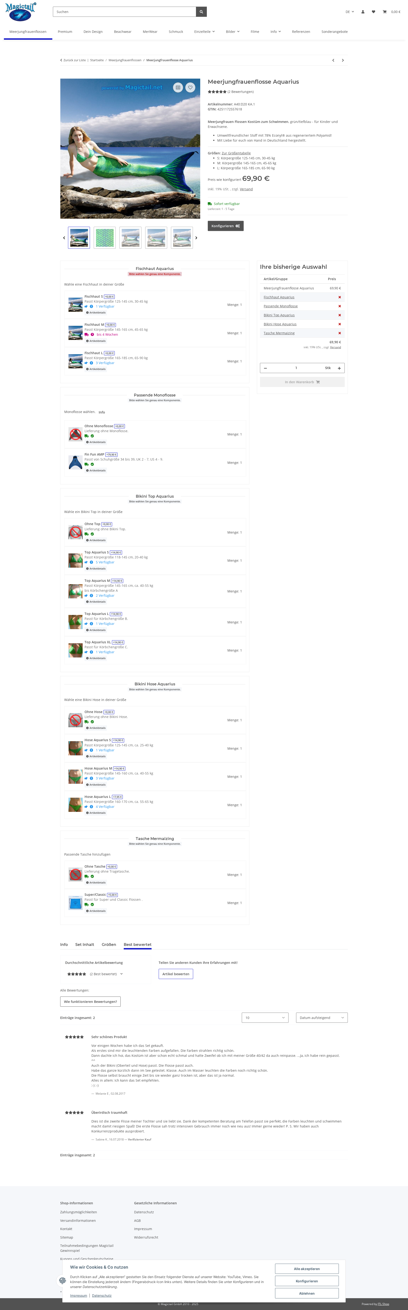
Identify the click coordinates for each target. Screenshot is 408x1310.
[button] (363, 12)
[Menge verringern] (265, 368)
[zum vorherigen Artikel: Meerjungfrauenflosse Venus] (333, 60)
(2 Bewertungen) (241, 91)
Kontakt (66, 1229)
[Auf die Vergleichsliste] (178, 87)
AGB (137, 1220)
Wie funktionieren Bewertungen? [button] (90, 1001)
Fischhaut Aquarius (279, 297)
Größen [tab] (109, 944)
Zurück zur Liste (75, 60)
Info (102, 412)
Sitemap (66, 1237)
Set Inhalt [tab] (84, 944)
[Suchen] (201, 12)
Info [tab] (64, 944)
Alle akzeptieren (307, 1269)
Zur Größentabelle (236, 153)
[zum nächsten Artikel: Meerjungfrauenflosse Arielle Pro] (343, 60)
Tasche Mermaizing (279, 333)
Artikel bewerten (175, 974)
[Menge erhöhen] (339, 368)
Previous (64, 238)
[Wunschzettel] (373, 12)
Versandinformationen (78, 1220)
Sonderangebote (335, 31)
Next (196, 238)
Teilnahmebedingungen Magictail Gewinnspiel (87, 1248)
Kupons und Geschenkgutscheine (86, 1259)
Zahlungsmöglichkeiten (78, 1212)
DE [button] (348, 11)
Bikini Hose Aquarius (280, 324)
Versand (246, 189)
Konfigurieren (307, 1281)
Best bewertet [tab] (138, 944)
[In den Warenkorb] (64, 75)
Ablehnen (307, 1293)
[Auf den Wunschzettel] (190, 87)
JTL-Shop (383, 1304)
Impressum (78, 1295)
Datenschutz (102, 1295)
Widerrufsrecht (146, 1237)
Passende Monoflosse (281, 306)
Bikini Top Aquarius (279, 315)
